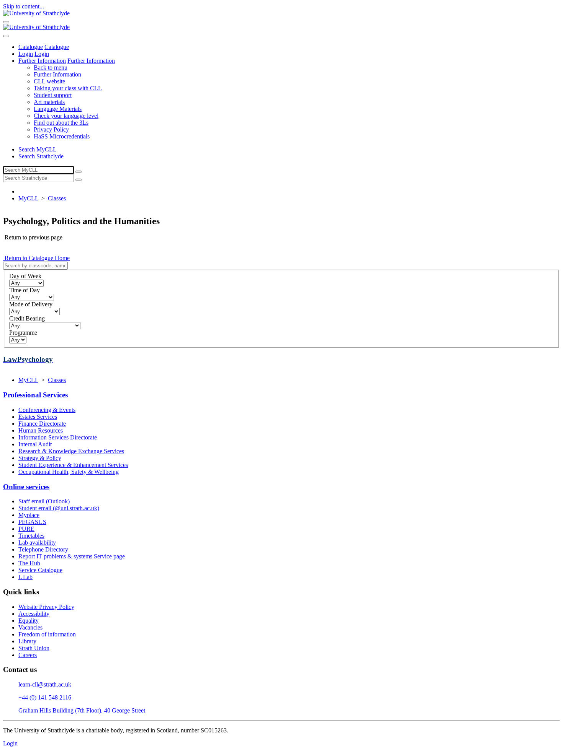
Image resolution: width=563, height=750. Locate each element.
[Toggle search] (6, 36)
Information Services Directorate (57, 437)
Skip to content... (23, 6)
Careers (27, 655)
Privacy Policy (51, 129)
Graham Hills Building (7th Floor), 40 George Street (81, 710)
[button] (297, 67)
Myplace (28, 515)
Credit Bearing (27, 318)
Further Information (42, 60)
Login (25, 53)
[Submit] (78, 172)
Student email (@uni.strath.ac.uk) (58, 508)
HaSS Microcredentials (62, 136)
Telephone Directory (43, 549)
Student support (53, 95)
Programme (23, 332)
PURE (26, 528)
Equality (28, 620)
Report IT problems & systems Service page (71, 556)
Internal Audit (35, 444)
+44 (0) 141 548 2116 (44, 697)
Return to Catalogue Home (36, 258)
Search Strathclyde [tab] (41, 156)
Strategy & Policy (39, 458)
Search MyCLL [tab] (37, 149)
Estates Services (37, 416)
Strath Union (33, 648)
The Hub (29, 563)
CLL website (49, 81)
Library (27, 641)
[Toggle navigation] (6, 22)
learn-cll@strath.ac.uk (44, 684)
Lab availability (37, 542)
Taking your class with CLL (68, 88)
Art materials (49, 102)
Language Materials (58, 109)
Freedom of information (47, 634)
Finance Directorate (42, 423)
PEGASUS (32, 522)
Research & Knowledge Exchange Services (71, 451)
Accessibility (33, 613)
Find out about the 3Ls (61, 122)
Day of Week (25, 276)
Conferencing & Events (46, 410)
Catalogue (30, 47)
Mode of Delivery (30, 304)
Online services (26, 487)
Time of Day (24, 290)
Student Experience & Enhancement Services (73, 465)
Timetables (31, 535)
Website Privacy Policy (46, 607)
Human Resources (40, 430)
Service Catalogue (40, 570)
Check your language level (66, 115)
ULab (25, 577)
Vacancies (30, 627)
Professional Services (35, 395)
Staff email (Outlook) (44, 501)
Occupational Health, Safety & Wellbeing (68, 472)
